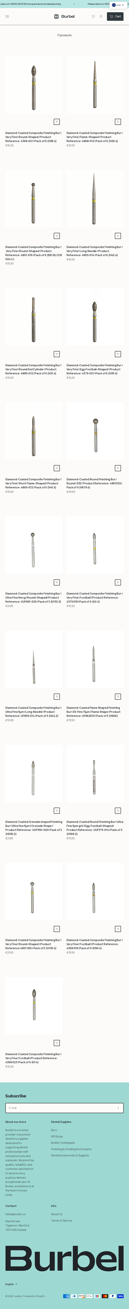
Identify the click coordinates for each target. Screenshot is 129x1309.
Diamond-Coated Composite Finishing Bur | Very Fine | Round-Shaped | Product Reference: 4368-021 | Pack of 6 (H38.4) (33, 137)
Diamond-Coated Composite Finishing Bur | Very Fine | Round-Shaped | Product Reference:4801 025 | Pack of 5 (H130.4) (33, 944)
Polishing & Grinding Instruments (71, 1149)
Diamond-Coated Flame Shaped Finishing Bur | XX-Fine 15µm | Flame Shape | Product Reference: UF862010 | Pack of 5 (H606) (93, 712)
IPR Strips (57, 1136)
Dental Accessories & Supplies (70, 1155)
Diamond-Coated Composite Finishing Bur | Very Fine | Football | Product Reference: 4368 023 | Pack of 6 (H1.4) (33, 1058)
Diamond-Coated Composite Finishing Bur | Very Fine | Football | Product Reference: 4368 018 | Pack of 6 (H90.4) (94, 944)
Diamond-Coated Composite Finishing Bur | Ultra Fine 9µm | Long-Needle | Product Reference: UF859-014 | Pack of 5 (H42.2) (33, 712)
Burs (54, 1130)
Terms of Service (61, 1220)
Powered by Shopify (34, 1296)
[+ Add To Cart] (57, 122)
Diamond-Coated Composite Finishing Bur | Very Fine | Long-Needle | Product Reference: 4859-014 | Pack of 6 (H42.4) (94, 251)
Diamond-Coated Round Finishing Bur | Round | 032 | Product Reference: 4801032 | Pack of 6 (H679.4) (94, 483)
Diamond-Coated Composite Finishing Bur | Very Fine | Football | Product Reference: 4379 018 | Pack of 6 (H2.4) (94, 597)
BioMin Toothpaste (63, 1143)
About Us (56, 1214)
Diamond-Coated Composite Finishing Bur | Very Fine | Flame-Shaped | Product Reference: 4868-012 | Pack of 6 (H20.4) (94, 137)
